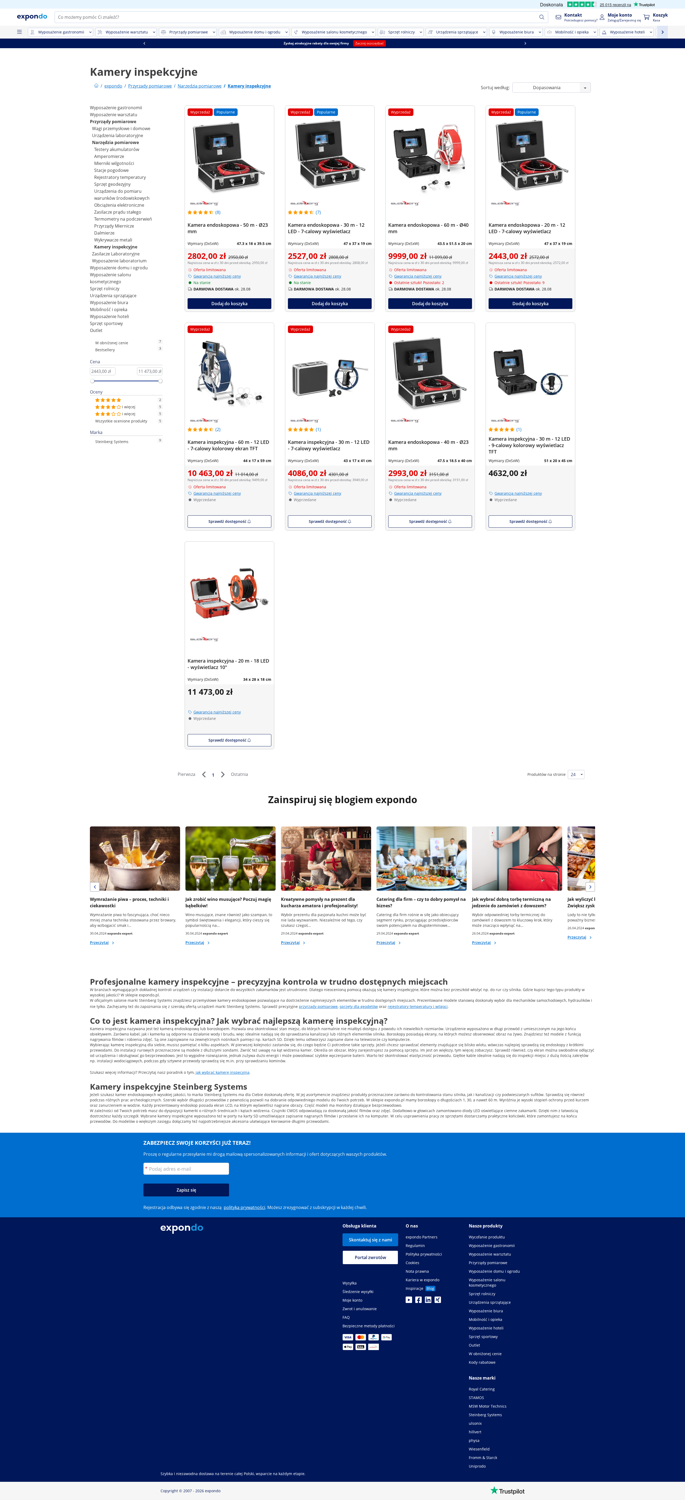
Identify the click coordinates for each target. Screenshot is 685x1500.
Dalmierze (104, 233)
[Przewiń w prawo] (533, 43)
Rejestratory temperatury (120, 177)
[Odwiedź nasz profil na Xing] (438, 1301)
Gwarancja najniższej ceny (217, 276)
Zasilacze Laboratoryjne (116, 254)
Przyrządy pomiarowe (113, 121)
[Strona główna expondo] (96, 86)
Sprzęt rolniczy (104, 289)
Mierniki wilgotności (114, 163)
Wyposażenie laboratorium (119, 261)
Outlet (96, 330)
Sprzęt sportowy (106, 323)
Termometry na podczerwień (123, 219)
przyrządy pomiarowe (318, 1006)
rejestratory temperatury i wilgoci (418, 1006)
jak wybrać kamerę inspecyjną (222, 1072)
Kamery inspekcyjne (115, 247)
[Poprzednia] (203, 774)
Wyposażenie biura (109, 302)
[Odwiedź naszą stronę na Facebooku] (418, 1301)
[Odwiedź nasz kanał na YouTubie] (409, 1301)
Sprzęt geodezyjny (112, 184)
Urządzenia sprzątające (113, 296)
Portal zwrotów (370, 1257)
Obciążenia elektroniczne (119, 205)
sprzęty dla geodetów (359, 1006)
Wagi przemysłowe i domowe (121, 128)
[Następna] (222, 774)
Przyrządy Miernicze (114, 226)
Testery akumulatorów (116, 149)
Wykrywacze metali (113, 240)
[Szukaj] (541, 17)
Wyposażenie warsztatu (113, 115)
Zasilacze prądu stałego (117, 212)
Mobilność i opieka (108, 309)
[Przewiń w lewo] (152, 43)
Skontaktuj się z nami (370, 1240)
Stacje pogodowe (111, 170)
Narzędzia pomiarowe (115, 142)
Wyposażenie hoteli (109, 316)
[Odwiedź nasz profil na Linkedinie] (428, 1301)
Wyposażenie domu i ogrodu (119, 268)
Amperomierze (109, 156)
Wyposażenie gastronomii (116, 108)
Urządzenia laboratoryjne (117, 135)
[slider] (92, 381)
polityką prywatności (244, 1207)
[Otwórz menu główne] (19, 32)
